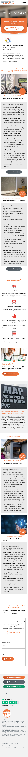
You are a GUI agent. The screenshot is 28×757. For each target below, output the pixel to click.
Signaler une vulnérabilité (14, 745)
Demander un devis (12, 373)
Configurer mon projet (15, 677)
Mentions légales (5, 693)
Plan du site (4, 745)
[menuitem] (7, 693)
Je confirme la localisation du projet (14, 28)
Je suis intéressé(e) (13, 172)
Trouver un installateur (15, 681)
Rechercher (9, 658)
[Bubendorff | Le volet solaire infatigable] (7, 2)
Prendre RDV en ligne (15, 686)
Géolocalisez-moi (13, 632)
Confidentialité (18, 693)
